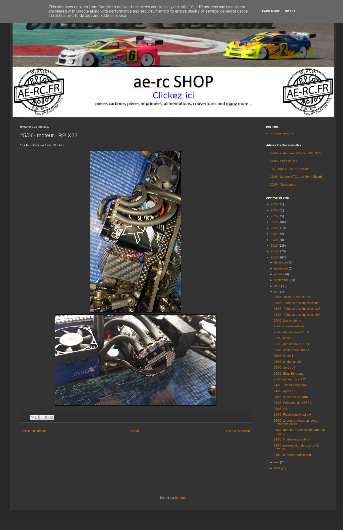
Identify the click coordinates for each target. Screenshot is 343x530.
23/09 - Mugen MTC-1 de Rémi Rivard (296, 177)
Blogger (180, 498)
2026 (274, 204)
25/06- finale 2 (283, 338)
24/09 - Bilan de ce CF (285, 161)
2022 (274, 228)
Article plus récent (33, 431)
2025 (274, 210)
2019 (274, 245)
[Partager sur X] (41, 417)
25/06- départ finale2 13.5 (291, 344)
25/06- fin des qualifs (288, 362)
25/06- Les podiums (287, 320)
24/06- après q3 (284, 391)
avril (277, 468)
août (277, 286)
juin (277, 292)
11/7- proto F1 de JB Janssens (290, 169)
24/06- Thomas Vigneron (291, 385)
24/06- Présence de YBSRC (293, 403)
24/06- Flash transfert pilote (292, 414)
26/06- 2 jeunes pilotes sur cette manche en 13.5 (295, 422)
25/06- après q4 (284, 367)
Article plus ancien (237, 431)
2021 (274, 234)
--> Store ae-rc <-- (282, 133)
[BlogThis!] (37, 417)
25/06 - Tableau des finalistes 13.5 (297, 309)
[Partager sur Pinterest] (51, 417)
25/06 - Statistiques (283, 184)
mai (277, 462)
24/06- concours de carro (291, 397)
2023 (274, 222)
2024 (274, 216)
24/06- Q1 (280, 409)
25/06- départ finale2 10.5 (291, 332)
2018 (274, 251)
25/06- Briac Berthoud (289, 373)
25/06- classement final (289, 326)
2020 (274, 240)
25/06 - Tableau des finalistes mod (297, 303)
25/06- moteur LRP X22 (290, 379)
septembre (282, 280)
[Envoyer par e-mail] (32, 417)
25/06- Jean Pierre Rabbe (291, 350)
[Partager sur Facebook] (46, 417)
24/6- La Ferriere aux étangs (293, 455)
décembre (281, 262)
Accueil (135, 431)
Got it (290, 11)
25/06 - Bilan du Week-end (292, 297)
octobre (279, 274)
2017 (274, 257)
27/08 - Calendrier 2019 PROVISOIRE (296, 153)
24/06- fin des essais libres (292, 439)
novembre (281, 268)
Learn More (270, 11)
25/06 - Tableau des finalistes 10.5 (297, 315)
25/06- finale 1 (283, 356)
